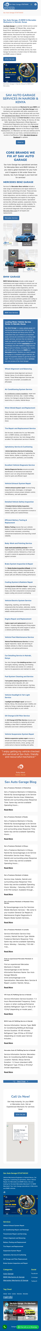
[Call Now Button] (5, 1327)
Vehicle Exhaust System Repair (13, 1225)
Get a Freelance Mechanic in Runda (16, 817)
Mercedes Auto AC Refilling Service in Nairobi (19, 1050)
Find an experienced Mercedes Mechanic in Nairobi (18, 959)
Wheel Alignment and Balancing (14, 1238)
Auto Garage (8, 1274)
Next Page (22, 1081)
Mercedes (25, 1293)
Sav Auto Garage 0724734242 (18, 4)
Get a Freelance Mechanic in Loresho (16, 930)
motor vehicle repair (26, 328)
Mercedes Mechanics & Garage (15, 1280)
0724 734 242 (9, 8)
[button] (20, 1142)
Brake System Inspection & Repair (19, 568)
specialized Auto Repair (12, 115)
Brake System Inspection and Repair (15, 1263)
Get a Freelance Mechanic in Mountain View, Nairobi (19, 902)
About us (20, 142)
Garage (5, 1293)
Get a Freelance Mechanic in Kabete (16, 875)
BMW (31, 296)
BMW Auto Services (11, 312)
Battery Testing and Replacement (14, 1242)
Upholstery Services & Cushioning (14, 1255)
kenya (9, 1293)
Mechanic (19, 1293)
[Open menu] (31, 4)
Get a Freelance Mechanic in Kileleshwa (17, 788)
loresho (14, 1293)
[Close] (25, 1127)
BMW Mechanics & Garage (13, 1277)
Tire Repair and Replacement (13, 1246)
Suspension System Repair (12, 1251)
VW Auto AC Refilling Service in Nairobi (17, 995)
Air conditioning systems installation (16, 393)
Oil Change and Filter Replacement (15, 1259)
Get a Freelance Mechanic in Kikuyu (16, 846)
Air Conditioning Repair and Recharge (16, 1230)
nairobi (8, 1297)
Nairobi (12, 28)
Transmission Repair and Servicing (14, 1234)
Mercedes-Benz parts (10, 211)
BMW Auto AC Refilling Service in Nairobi (18, 1021)
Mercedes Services (11, 218)
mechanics (26, 343)
